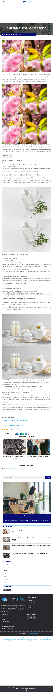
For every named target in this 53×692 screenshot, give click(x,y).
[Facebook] (4, 590)
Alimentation (6, 564)
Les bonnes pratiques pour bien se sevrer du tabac (23, 530)
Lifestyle (5, 570)
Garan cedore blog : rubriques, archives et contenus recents (26, 639)
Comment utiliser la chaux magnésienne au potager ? (16, 420)
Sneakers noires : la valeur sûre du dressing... (38, 456)
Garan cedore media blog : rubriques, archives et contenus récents (35, 640)
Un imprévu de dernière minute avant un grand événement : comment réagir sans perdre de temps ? (31, 538)
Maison (5, 573)
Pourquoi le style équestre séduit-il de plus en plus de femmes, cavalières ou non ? (30, 553)
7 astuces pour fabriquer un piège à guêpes (14, 425)
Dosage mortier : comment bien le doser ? (13, 422)
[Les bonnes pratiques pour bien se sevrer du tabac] (6, 531)
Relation (5, 579)
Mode (5, 576)
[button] (16, 434)
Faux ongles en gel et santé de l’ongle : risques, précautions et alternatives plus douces (31, 545)
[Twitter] (6, 590)
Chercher (48, 477)
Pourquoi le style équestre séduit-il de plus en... (14, 456)
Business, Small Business (9, 567)
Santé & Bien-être (7, 582)
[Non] (51, 688)
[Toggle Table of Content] (10, 156)
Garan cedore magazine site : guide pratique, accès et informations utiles (16, 637)
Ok (26, 690)
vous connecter (10, 468)
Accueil (3, 34)
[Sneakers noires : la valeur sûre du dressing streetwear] (38, 447)
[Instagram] (9, 590)
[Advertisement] (26, 14)
